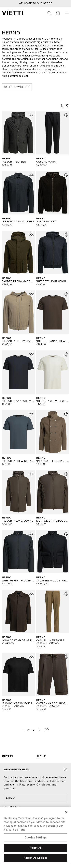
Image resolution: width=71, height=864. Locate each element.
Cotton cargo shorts (52, 703)
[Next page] (39, 729)
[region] (35, 835)
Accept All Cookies (35, 858)
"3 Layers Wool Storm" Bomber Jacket (52, 580)
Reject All (35, 848)
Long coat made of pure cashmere (18, 640)
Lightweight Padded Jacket (52, 520)
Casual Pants (46, 161)
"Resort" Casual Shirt (18, 221)
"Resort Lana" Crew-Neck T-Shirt (52, 341)
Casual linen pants (50, 640)
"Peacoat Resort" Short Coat (52, 461)
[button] (49, 13)
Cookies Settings (35, 837)
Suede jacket (46, 221)
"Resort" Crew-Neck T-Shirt (52, 401)
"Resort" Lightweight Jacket (52, 281)
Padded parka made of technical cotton (18, 281)
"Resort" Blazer (14, 161)
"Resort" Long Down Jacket (18, 520)
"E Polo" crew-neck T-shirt (18, 703)
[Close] (65, 769)
